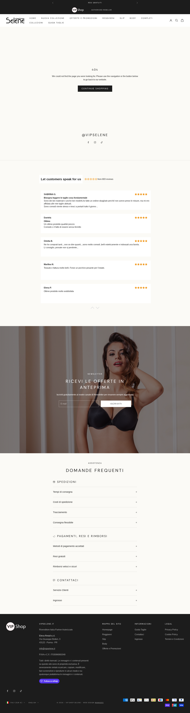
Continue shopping (95, 88)
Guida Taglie (56, 22)
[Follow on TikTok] (101, 142)
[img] (91, 179)
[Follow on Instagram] (95, 142)
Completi (147, 18)
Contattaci (139, 634)
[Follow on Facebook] (88, 142)
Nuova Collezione (52, 18)
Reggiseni (108, 18)
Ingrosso (139, 639)
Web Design (93, 703)
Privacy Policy (171, 630)
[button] (92, 308)
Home (32, 18)
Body (133, 18)
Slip (122, 18)
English (32, 703)
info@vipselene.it (47, 648)
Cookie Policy (171, 634)
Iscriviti (116, 404)
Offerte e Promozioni (83, 18)
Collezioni (36, 22)
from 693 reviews (105, 179)
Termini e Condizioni (174, 639)
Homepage (107, 630)
